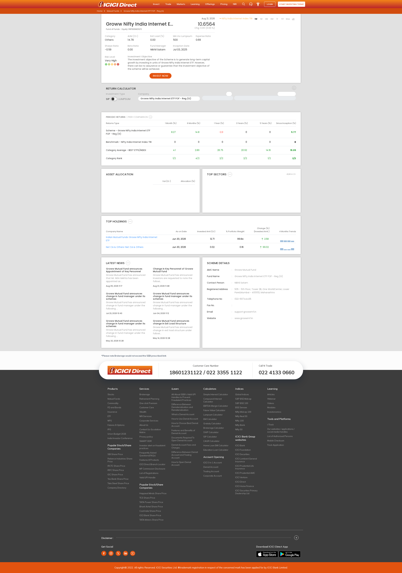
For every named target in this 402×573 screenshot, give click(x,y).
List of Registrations (148, 473)
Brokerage (144, 394)
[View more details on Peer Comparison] (150, 117)
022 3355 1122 (224, 372)
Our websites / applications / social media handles (280, 430)
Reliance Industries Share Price (120, 460)
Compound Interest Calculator (212, 400)
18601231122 (185, 372)
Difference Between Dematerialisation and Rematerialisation (182, 407)
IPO (109, 429)
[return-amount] (294, 88)
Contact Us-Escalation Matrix (150, 431)
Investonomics (274, 412)
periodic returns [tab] (115, 117)
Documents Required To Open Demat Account (182, 439)
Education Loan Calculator (215, 450)
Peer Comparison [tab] (138, 117)
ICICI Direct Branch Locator (152, 464)
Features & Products (149, 460)
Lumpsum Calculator (213, 414)
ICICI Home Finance (244, 486)
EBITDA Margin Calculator (215, 406)
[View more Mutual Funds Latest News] (128, 262)
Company (143, 94)
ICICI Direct (240, 481)
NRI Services (145, 416)
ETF (109, 416)
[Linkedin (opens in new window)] (125, 553)
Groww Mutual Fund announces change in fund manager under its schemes (125, 296)
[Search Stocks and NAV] (243, 4)
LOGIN (270, 4)
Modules (271, 407)
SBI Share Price (115, 454)
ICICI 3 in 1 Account (212, 462)
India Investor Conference (120, 438)
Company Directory (117, 487)
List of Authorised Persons (280, 436)
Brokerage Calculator (213, 428)
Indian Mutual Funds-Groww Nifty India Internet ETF (131, 239)
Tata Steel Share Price (118, 483)
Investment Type (115, 94)
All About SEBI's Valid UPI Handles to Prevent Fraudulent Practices (183, 397)
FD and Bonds (114, 407)
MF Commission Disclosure (152, 468)
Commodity (113, 403)
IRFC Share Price (116, 470)
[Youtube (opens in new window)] (132, 553)
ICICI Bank (240, 445)
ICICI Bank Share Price (150, 515)
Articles (271, 394)
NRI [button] (234, 4)
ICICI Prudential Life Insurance (244, 467)
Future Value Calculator (214, 410)
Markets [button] (181, 4)
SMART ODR (145, 441)
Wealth (142, 412)
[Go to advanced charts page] (293, 19)
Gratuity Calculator (212, 423)
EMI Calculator (210, 419)
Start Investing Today (291, 4)
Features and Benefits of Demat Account (183, 431)
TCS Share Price (147, 498)
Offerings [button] (210, 4)
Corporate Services (148, 420)
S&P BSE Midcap (243, 399)
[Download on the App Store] (267, 554)
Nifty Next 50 (241, 416)
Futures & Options (116, 425)
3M (266, 19)
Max (288, 19)
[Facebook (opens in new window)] (103, 553)
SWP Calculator (211, 432)
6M (272, 19)
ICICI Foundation (243, 450)
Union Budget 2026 (117, 434)
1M (261, 19)
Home (100, 11)
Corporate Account (212, 476)
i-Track (270, 424)
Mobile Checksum (275, 440)
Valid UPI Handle (147, 477)
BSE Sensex (241, 407)
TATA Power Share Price (151, 502)
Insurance (112, 412)
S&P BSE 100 (241, 403)
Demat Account (210, 467)
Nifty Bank (240, 425)
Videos (270, 403)
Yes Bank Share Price (118, 479)
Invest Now (160, 76)
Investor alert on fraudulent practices (152, 447)
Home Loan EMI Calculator (215, 445)
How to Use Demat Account (184, 418)
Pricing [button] (223, 4)
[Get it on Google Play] (290, 554)
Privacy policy (146, 436)
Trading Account (211, 471)
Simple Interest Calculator (215, 394)
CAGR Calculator (211, 441)
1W (256, 19)
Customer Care (146, 407)
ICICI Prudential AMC (245, 473)
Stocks (111, 394)
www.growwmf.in (244, 318)
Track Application (275, 445)
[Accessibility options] (258, 4)
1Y (277, 19)
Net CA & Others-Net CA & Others (124, 247)
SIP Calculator (210, 436)
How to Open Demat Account (181, 463)
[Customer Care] (250, 4)
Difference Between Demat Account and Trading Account (184, 455)
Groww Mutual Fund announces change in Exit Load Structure (171, 322)
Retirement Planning (149, 399)
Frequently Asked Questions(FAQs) (147, 454)
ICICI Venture (241, 477)
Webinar (271, 399)
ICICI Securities (242, 454)
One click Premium (148, 403)
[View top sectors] (230, 174)
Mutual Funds (113, 11)
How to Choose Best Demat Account (184, 424)
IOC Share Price (115, 474)
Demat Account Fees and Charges (183, 446)
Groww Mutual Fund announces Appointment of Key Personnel (124, 270)
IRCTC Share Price (116, 466)
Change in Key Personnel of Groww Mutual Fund (173, 270)
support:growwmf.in (245, 311)
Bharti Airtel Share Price (151, 506)
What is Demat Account (182, 414)
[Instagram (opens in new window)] (111, 553)
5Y (282, 19)
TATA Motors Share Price (151, 519)
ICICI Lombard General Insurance (246, 460)
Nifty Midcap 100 (243, 412)
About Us (143, 425)
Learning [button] (195, 4)
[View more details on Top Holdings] (130, 221)
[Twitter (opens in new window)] (118, 553)
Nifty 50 (238, 429)
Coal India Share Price (150, 511)
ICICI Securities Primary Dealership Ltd (246, 492)
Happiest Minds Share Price (152, 493)
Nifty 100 (239, 420)
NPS (110, 420)
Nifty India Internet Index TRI (236, 18)
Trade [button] (168, 4)
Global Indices (242, 394)
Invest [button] (156, 4)
